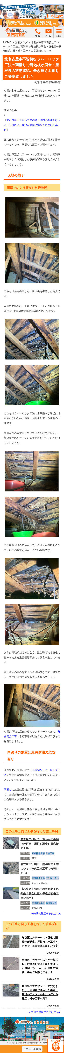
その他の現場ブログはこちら (44, 1012)
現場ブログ (21, 42)
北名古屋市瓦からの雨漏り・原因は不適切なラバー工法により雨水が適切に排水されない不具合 (32, 125)
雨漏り (8, 789)
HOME (7, 42)
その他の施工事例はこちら (46, 913)
